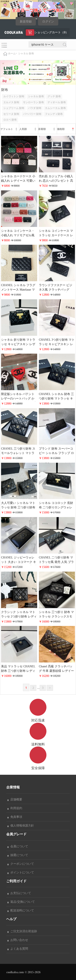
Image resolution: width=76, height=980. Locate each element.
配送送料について (21, 910)
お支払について (20, 893)
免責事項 (15, 816)
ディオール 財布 (57, 102)
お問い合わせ (18, 940)
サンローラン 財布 (33, 102)
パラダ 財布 (34, 108)
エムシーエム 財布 (55, 108)
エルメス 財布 (11, 102)
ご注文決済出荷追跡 (23, 931)
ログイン (48, 21)
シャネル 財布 (26, 53)
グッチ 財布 (54, 96)
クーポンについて (21, 863)
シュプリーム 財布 (13, 108)
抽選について (18, 855)
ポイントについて (21, 872)
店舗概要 (15, 799)
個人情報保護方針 (21, 825)
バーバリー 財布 (32, 113)
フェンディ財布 (54, 113)
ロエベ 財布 (10, 119)
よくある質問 (18, 948)
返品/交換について (22, 901)
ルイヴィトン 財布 (13, 96)
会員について (18, 846)
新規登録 (26, 21)
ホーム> (12, 53)
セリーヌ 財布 (11, 113)
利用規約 (15, 808)
